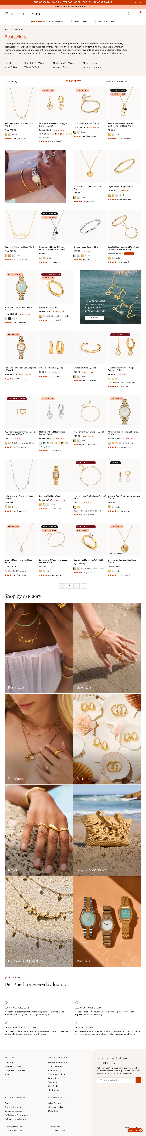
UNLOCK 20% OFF (73, 595)
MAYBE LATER (73, 606)
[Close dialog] (113, 522)
